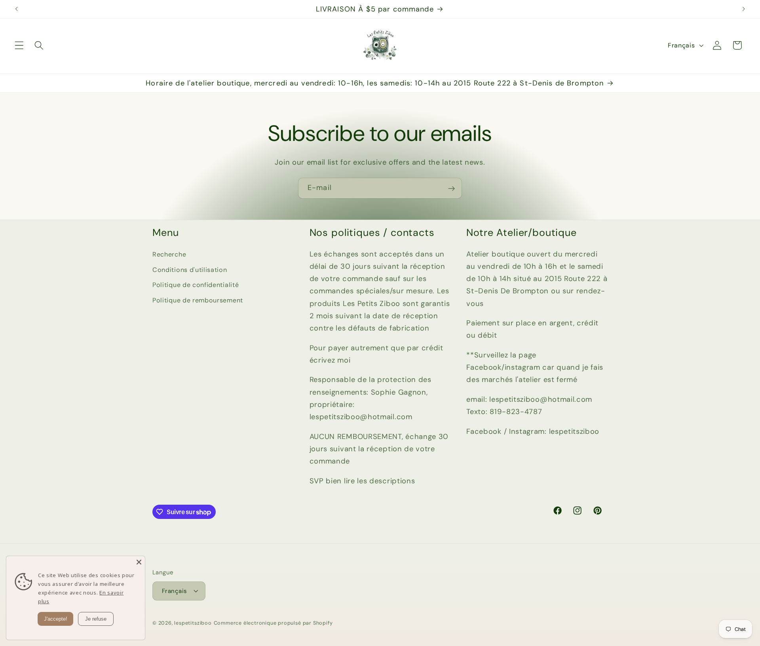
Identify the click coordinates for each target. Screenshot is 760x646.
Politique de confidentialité (195, 285)
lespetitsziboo (192, 622)
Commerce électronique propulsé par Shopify (273, 622)
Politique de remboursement (197, 300)
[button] (19, 45)
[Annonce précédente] (16, 9)
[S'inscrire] (451, 188)
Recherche (169, 254)
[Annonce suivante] (743, 9)
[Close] (139, 562)
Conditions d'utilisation (189, 269)
